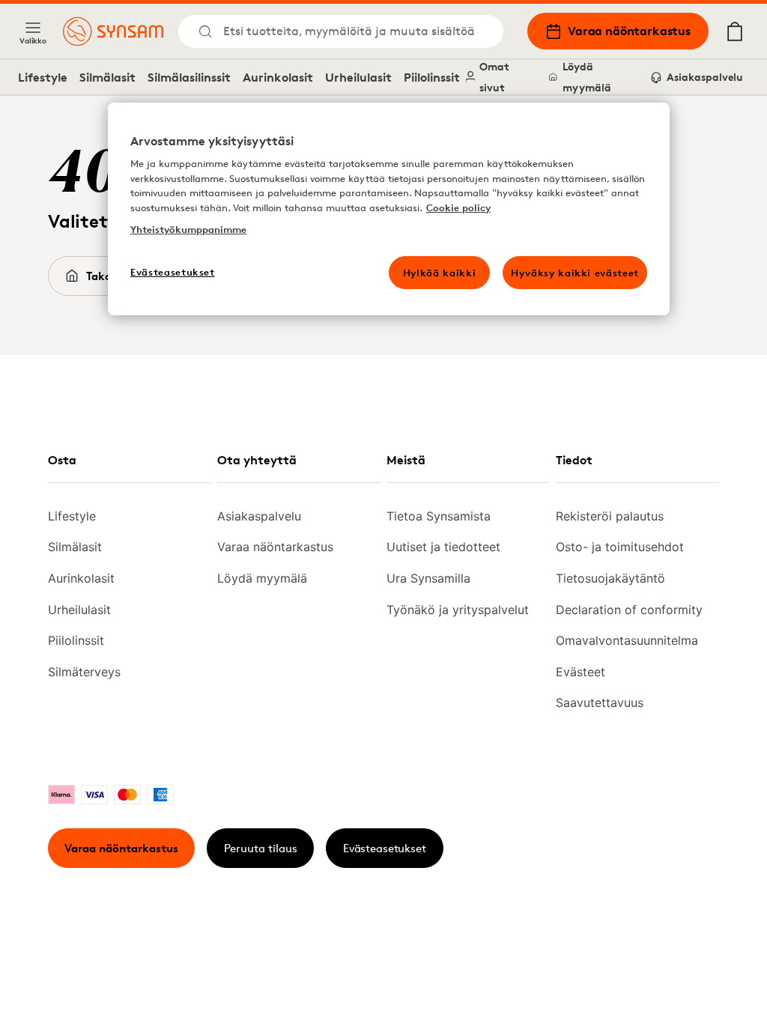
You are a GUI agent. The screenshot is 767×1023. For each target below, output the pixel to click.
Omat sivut (494, 77)
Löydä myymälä (587, 77)
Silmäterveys (84, 671)
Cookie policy (458, 207)
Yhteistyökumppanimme (188, 229)
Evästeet (580, 671)
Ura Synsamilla (428, 578)
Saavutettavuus (599, 702)
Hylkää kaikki (439, 273)
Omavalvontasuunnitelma (627, 640)
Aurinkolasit (278, 77)
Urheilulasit (358, 77)
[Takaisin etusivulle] (113, 31)
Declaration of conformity (629, 609)
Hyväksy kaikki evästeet (575, 273)
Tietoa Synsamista (438, 516)
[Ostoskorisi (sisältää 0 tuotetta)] (735, 31)
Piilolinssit (432, 77)
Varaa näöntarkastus (629, 30)
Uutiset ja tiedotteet (443, 546)
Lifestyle (42, 77)
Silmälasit (107, 77)
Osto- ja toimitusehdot (620, 546)
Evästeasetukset (384, 848)
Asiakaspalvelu (705, 76)
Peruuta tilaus (260, 848)
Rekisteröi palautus (610, 516)
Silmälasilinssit (189, 77)
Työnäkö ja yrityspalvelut (457, 609)
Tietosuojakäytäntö (610, 578)
